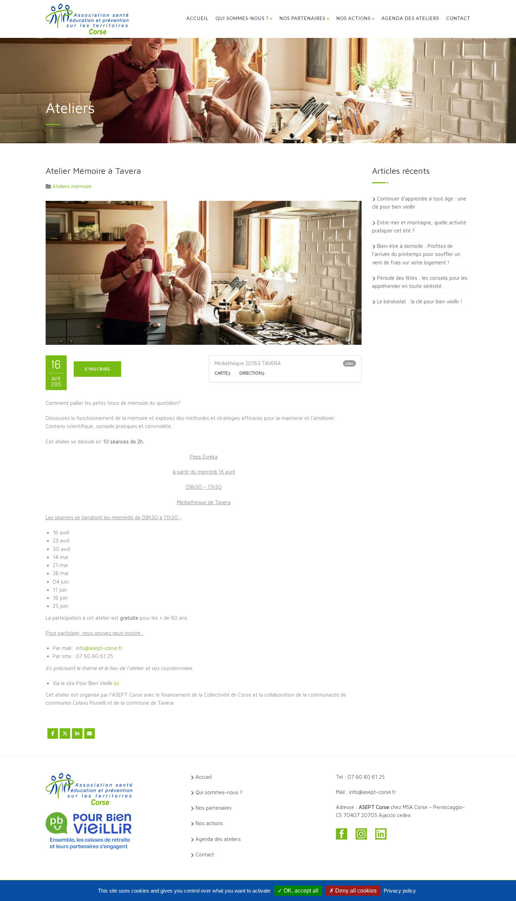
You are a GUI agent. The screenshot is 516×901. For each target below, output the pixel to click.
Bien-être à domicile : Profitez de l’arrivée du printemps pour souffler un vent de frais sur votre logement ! (416, 254)
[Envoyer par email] (89, 733)
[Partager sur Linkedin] (77, 733)
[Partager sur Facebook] (52, 733)
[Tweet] (65, 733)
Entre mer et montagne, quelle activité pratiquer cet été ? (419, 226)
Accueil (197, 19)
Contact (458, 19)
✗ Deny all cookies (353, 891)
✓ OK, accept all (298, 891)
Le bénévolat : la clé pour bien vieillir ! (419, 301)
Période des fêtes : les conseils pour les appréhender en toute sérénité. (420, 282)
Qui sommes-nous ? (242, 19)
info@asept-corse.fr (99, 648)
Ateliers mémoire (72, 186)
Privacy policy (400, 891)
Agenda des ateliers (410, 19)
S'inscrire (97, 368)
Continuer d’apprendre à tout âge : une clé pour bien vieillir (419, 203)
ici (117, 683)
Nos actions (353, 19)
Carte (221, 373)
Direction (250, 373)
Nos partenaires (302, 19)
